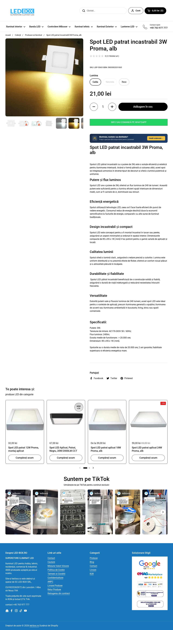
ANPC (50, 581)
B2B (92, 573)
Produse (94, 558)
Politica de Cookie (56, 570)
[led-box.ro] (21, 10)
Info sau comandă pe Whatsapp (128, 122)
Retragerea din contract (59, 593)
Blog (92, 562)
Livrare (93, 570)
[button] (94, 107)
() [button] (159, 11)
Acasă (8, 35)
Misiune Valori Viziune (58, 566)
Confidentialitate (55, 577)
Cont (138, 10)
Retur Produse (54, 589)
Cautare (51, 562)
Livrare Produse (55, 585)
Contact (51, 558)
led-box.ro (34, 625)
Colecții (18, 35)
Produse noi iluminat (33, 35)
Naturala (110, 82)
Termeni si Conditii (56, 573)
